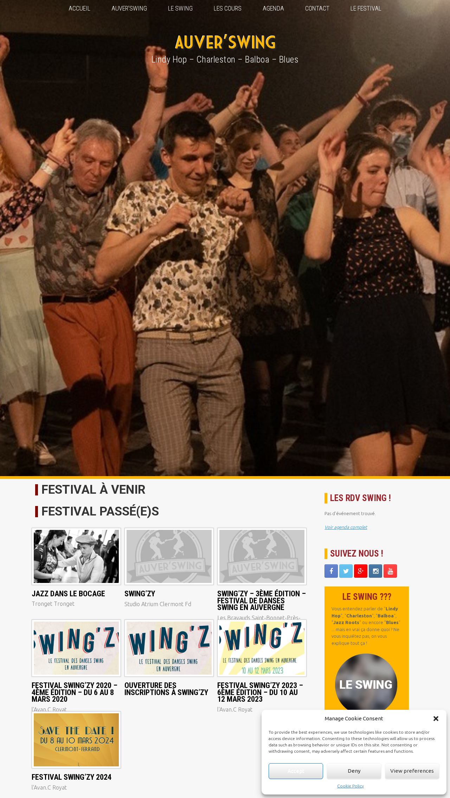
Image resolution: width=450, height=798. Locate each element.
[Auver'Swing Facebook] (331, 571)
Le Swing (180, 8)
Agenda (273, 8)
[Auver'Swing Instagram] (375, 571)
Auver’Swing (129, 8)
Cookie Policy (350, 786)
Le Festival (366, 8)
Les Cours (228, 8)
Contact (317, 8)
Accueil (79, 8)
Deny (354, 771)
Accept (296, 771)
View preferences (412, 771)
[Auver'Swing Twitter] (346, 571)
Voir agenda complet (345, 527)
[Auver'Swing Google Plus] (360, 571)
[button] (435, 718)
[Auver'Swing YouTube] (390, 571)
